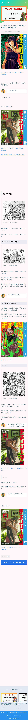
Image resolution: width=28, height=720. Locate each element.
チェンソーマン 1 (6, 360)
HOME (2, 712)
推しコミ (5, 3)
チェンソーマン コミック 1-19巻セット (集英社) (14, 469)
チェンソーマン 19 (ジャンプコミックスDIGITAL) (12, 149)
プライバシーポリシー (17, 715)
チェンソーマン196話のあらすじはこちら (12, 154)
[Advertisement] (14, 173)
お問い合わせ (8, 715)
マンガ (7, 712)
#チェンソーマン (5, 556)
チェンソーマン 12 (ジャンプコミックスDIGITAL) (12, 73)
